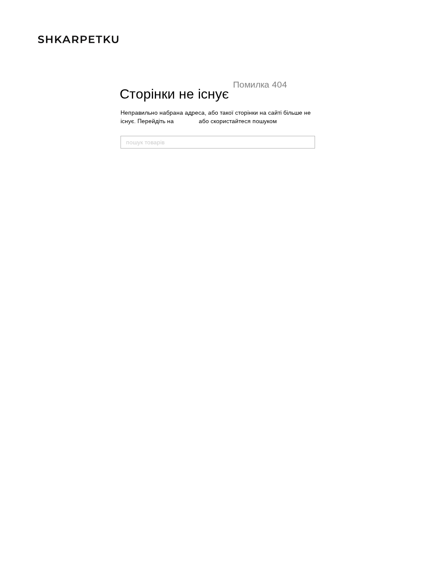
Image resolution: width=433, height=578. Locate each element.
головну (186, 121)
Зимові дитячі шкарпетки (239, 198)
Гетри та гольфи (232, 214)
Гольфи (217, 232)
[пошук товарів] (308, 142)
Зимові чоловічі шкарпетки (155, 214)
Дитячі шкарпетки (234, 163)
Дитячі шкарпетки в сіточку (242, 188)
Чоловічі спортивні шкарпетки (159, 188)
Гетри (215, 223)
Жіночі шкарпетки (147, 230)
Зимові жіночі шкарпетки (152, 282)
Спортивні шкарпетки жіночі (156, 256)
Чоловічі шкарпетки (150, 163)
